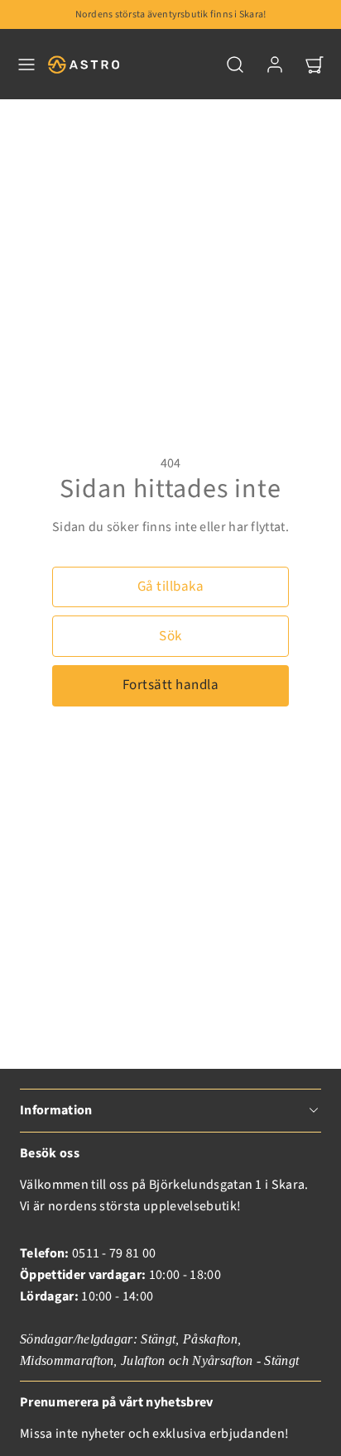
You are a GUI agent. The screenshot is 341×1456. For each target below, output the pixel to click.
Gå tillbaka (170, 586)
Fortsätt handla (170, 685)
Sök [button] (170, 636)
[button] (26, 64)
